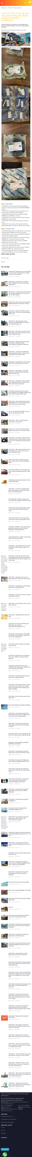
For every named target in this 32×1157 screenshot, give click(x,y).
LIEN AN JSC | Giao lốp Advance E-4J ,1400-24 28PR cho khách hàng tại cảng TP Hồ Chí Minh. (20, 547)
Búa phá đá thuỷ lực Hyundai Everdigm (19, 888)
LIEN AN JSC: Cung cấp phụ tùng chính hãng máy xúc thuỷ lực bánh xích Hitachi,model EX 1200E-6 (18, 825)
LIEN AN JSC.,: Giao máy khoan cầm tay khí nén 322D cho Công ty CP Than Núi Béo (20, 1070)
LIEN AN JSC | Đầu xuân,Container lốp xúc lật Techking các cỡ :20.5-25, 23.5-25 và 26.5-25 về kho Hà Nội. (19, 451)
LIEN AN (11, 914)
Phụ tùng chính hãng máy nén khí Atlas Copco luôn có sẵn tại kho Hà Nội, (19, 922)
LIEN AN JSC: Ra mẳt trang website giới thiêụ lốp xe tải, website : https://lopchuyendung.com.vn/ (19, 625)
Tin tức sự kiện (17, 7)
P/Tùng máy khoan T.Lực (7, 1132)
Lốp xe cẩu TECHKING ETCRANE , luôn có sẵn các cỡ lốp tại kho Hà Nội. (19, 412)
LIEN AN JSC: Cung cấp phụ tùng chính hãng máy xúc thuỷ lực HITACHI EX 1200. (19, 754)
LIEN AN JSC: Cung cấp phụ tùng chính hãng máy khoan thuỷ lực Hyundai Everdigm (18, 880)
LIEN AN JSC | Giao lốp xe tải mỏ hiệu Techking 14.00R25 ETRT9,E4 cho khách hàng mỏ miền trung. (19, 372)
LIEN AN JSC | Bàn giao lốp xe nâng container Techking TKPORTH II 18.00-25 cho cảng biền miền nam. (19, 322)
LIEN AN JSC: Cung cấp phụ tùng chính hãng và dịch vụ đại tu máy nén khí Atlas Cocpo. (19, 773)
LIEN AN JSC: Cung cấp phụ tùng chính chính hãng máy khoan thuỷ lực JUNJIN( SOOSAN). (19, 727)
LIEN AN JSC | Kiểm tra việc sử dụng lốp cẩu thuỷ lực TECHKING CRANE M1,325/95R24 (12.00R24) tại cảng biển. (19, 343)
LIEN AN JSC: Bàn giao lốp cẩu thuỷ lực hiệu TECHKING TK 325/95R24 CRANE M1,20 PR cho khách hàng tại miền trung (20, 392)
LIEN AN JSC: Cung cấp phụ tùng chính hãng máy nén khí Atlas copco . (18, 941)
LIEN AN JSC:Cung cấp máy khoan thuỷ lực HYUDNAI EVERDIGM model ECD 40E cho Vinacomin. (19, 951)
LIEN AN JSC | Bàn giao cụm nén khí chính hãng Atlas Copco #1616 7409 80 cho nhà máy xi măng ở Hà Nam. (19, 333)
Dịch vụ (3, 1146)
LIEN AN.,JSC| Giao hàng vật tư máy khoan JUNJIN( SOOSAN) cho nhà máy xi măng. (20, 302)
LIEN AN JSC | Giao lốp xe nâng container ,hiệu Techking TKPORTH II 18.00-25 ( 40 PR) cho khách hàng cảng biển (19, 382)
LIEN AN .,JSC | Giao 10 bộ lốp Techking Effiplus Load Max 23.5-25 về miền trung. (19, 429)
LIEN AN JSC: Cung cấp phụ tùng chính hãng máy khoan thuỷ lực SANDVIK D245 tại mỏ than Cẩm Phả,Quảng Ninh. (19, 717)
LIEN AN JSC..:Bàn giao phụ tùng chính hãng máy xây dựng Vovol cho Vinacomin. (19, 1051)
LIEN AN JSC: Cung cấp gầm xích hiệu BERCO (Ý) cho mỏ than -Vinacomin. (18, 960)
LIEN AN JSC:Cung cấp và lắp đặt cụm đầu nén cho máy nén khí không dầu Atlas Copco (19, 509)
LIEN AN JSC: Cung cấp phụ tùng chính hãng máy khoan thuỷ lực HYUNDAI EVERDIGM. (18, 797)
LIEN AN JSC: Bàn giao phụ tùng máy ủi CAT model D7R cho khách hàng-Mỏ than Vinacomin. (20, 992)
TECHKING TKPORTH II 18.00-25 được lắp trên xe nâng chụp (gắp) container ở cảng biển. (19, 471)
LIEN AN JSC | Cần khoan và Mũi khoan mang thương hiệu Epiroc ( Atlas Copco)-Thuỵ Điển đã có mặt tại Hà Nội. (19, 353)
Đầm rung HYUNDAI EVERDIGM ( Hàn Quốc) (20, 897)
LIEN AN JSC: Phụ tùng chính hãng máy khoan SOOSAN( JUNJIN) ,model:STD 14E (19, 763)
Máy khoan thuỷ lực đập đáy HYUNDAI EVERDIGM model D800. (19, 745)
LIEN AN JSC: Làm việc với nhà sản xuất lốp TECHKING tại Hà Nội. (20, 595)
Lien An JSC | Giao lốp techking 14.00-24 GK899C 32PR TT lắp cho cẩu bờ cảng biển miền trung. (19, 312)
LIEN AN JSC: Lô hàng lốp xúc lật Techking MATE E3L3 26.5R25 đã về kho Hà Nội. (19, 362)
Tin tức (2, 1143)
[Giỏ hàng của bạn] (29, 2)
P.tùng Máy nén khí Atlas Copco (9, 1135)
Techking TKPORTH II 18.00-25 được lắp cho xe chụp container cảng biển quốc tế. (19, 518)
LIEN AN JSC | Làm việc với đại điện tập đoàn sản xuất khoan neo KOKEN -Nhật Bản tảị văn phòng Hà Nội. (19, 490)
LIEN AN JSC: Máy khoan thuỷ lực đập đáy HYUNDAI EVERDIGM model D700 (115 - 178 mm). (20, 840)
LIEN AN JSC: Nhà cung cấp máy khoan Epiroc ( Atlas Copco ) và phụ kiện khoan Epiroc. (19, 461)
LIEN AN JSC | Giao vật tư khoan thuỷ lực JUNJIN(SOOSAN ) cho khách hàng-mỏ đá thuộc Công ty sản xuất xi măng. (19, 403)
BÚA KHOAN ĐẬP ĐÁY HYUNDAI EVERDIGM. (20, 707)
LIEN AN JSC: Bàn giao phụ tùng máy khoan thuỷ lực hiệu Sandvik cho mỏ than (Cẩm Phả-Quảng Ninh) (20, 970)
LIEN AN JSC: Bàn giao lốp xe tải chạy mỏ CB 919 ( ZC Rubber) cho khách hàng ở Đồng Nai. (19, 659)
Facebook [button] (4, 1153)
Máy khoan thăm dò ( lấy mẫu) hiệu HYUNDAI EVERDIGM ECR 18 (18, 815)
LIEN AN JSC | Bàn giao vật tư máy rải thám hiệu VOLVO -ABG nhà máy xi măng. (19, 577)
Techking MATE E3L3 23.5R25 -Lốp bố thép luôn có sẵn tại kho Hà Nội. (19, 537)
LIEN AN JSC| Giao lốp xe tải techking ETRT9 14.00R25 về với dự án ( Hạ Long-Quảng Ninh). (19, 283)
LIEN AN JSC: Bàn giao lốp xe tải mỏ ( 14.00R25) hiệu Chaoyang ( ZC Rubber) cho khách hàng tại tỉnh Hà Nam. (19, 670)
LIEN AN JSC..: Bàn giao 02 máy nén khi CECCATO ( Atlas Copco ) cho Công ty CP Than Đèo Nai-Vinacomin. (19, 1080)
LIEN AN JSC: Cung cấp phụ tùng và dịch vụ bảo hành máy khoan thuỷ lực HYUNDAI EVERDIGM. (20, 932)
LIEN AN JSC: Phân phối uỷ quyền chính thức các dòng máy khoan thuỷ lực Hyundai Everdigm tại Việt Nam (19, 787)
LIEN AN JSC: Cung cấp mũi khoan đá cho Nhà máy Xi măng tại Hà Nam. (19, 679)
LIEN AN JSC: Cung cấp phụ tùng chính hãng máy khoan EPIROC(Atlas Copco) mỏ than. (19, 851)
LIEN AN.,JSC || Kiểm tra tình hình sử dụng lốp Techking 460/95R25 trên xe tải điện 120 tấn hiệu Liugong (20, 293)
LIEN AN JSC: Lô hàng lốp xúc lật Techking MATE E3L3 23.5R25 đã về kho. (19, 586)
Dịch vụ (3, 261)
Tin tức (10, 7)
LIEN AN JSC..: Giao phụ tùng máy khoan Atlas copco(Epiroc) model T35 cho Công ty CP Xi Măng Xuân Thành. (20, 1061)
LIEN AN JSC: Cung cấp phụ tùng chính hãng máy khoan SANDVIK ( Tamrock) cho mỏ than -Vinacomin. (19, 1042)
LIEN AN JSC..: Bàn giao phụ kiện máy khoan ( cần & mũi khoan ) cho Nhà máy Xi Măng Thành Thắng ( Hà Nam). (20, 1101)
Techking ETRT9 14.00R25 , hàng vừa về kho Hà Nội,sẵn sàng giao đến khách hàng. (20, 499)
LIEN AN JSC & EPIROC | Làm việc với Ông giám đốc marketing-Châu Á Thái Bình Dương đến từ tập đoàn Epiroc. (19, 528)
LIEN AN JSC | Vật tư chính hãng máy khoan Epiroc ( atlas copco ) (18, 421)
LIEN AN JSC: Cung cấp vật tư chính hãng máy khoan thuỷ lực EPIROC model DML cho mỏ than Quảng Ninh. (19, 638)
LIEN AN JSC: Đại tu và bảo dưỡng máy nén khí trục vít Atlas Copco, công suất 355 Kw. (20, 737)
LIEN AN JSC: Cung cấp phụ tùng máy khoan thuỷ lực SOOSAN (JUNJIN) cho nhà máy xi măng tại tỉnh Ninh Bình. (19, 870)
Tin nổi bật (5, 267)
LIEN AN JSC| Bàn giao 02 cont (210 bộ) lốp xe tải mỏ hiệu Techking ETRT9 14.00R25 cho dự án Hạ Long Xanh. (20, 273)
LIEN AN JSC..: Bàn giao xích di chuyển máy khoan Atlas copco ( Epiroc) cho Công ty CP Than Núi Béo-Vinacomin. (20, 1090)
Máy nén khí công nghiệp (7, 1138)
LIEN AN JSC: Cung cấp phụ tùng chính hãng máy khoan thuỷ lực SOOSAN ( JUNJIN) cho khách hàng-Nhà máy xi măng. (19, 1023)
